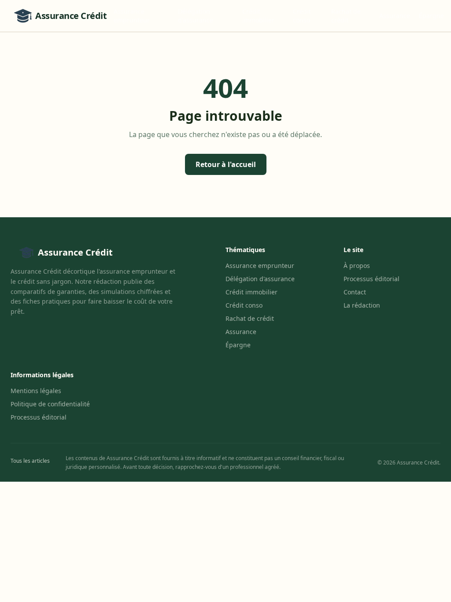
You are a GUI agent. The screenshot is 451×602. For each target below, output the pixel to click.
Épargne (431, 15)
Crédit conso (302, 15)
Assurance (394, 15)
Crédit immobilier (258, 15)
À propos (357, 265)
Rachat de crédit (346, 15)
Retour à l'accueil (226, 164)
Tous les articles (30, 461)
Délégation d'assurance (195, 15)
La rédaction (362, 305)
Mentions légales (36, 390)
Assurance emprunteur (132, 15)
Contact (355, 292)
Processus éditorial (371, 279)
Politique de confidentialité (50, 404)
